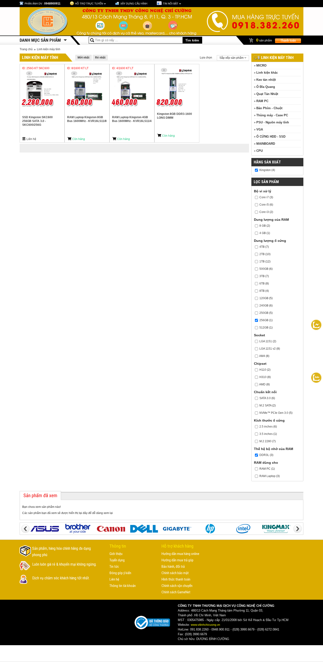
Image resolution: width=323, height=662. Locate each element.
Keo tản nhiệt (266, 79)
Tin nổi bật (170, 3)
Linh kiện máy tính (48, 49)
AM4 (262, 356)
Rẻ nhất (100, 57)
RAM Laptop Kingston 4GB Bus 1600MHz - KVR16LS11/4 (132, 119)
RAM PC (262, 101)
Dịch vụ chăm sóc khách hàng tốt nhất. (61, 578)
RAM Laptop (267, 476)
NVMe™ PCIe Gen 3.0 (273, 412)
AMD (262, 384)
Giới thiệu (115, 554)
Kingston (265, 170)
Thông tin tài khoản (122, 586)
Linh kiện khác (267, 72)
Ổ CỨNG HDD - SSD (270, 136)
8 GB (262, 225)
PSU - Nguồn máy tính (272, 122)
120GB (263, 298)
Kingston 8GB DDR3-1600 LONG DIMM (174, 115)
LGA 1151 (265, 341)
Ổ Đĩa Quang (265, 87)
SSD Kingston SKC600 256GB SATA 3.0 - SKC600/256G (37, 121)
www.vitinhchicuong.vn (205, 624)
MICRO (261, 65)
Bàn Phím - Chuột (269, 108)
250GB (263, 313)
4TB (262, 246)
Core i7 (264, 197)
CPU (259, 151)
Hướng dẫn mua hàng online (180, 554)
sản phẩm (264, 40)
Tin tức (114, 566)
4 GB (262, 233)
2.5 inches (266, 426)
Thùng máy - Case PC (272, 115)
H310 (262, 377)
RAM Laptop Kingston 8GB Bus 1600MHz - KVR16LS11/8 (87, 119)
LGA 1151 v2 (267, 348)
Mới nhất (83, 57)
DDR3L (264, 455)
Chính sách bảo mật (175, 573)
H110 (262, 369)
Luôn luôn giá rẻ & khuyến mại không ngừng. (64, 564)
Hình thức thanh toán (176, 579)
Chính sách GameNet (176, 592)
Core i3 (264, 212)
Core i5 (264, 204)
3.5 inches (266, 434)
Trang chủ (26, 49)
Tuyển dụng (117, 560)
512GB (263, 327)
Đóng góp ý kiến (120, 573)
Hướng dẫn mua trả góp (177, 560)
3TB (262, 276)
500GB (263, 268)
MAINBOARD (265, 143)
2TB (262, 254)
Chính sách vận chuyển (177, 586)
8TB (262, 291)
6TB (262, 283)
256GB (263, 320)
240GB (263, 305)
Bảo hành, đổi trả (173, 566)
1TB (262, 261)
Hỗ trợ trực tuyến (89, 3)
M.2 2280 (265, 441)
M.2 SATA (265, 405)
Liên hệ (114, 579)
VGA (259, 129)
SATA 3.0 (265, 398)
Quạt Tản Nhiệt (267, 94)
